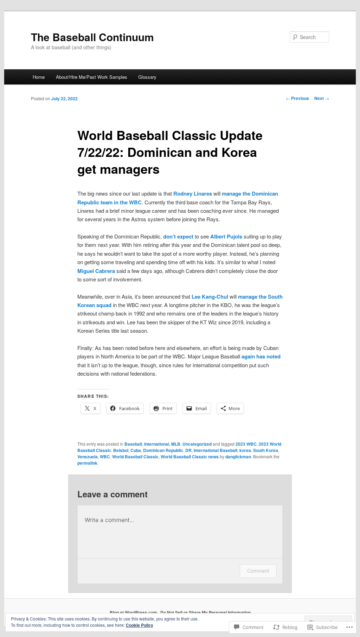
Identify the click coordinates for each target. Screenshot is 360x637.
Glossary (147, 77)
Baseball (133, 444)
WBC (105, 456)
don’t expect (178, 236)
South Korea (265, 450)
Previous (297, 98)
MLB (175, 444)
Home (39, 77)
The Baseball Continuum (92, 36)
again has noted (261, 356)
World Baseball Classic (135, 456)
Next (321, 98)
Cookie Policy (139, 625)
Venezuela (87, 456)
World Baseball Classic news (190, 456)
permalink (87, 463)
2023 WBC (246, 444)
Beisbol (120, 450)
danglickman (238, 456)
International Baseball (215, 450)
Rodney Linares (192, 193)
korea (245, 450)
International (156, 444)
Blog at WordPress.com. (134, 612)
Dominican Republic (163, 450)
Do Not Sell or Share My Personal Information (205, 612)
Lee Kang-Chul (210, 296)
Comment (258, 571)
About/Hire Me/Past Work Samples (91, 77)
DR (188, 450)
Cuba (135, 450)
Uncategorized (197, 444)
